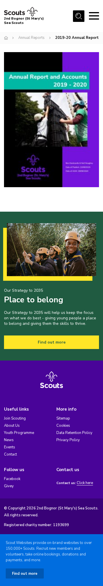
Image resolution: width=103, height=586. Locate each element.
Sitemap (63, 418)
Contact (10, 454)
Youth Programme (19, 432)
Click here (85, 483)
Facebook (12, 478)
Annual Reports (31, 37)
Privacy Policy (68, 440)
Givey (9, 486)
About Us (12, 425)
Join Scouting (15, 418)
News (9, 440)
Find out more (52, 342)
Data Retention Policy (74, 432)
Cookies (63, 425)
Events (9, 447)
